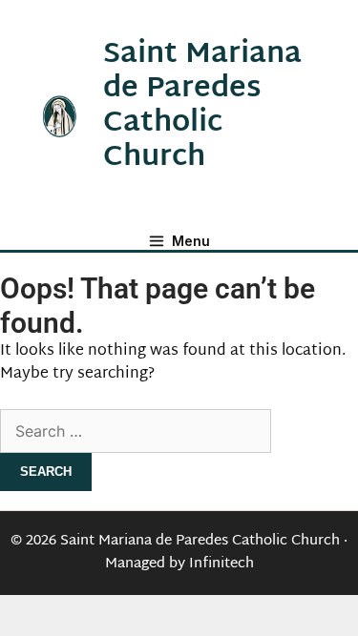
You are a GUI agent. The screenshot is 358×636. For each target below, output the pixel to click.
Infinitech (221, 564)
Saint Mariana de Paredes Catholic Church (202, 106)
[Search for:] (135, 433)
